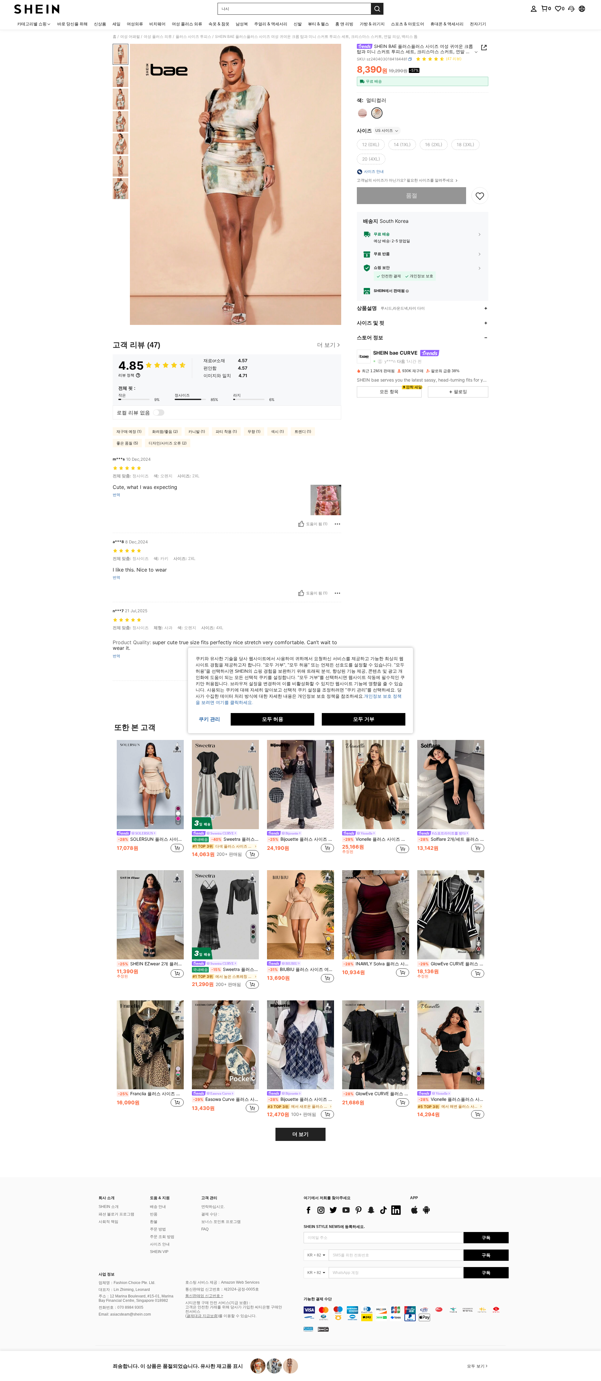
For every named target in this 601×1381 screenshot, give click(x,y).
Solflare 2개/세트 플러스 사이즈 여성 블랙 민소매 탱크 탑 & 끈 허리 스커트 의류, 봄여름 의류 (451, 839)
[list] (354, 1210)
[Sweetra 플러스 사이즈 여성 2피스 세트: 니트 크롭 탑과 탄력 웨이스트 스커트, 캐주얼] (225, 784)
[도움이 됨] (301, 524)
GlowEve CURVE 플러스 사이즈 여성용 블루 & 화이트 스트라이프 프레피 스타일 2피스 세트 (451, 963)
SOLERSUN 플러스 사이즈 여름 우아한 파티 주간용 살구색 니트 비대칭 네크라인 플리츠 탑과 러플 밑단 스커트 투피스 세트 (151, 839)
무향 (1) (254, 431)
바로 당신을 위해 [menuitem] (72, 23)
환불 (153, 1221)
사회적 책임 (108, 1221)
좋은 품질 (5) (127, 443)
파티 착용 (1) (226, 431)
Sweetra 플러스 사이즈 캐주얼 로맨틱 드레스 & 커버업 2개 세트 (226, 969)
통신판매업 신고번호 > (204, 1296)
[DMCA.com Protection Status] (323, 1329)
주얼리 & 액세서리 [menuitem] (270, 23)
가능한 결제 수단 (318, 1299)
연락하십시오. (213, 1206)
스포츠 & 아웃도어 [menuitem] (407, 23)
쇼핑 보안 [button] (382, 268)
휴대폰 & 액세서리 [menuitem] (447, 23)
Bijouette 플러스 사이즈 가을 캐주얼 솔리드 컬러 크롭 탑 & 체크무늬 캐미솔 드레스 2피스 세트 (301, 839)
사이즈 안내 (160, 1244)
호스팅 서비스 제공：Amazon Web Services (222, 1282)
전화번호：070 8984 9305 (121, 1307)
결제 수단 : (210, 1214)
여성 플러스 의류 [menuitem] (187, 23)
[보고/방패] (337, 524)
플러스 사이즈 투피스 (193, 36)
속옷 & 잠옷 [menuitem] (218, 23)
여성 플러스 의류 (158, 36)
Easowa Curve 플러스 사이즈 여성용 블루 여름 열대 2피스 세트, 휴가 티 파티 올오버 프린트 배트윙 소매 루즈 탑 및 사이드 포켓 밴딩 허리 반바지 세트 (226, 1099)
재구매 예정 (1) (128, 431)
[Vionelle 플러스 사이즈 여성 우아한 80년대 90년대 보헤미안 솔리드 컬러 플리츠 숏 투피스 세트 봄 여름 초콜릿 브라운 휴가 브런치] (375, 784)
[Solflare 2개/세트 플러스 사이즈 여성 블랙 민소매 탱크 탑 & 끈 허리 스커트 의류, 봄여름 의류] (450, 784)
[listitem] (150, 799)
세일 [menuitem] (116, 23)
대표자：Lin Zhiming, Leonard (124, 1289)
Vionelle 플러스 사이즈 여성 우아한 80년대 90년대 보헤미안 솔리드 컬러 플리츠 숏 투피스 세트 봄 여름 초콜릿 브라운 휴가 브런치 (376, 839)
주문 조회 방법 (162, 1237)
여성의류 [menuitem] (135, 23)
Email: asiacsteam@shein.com (125, 1314)
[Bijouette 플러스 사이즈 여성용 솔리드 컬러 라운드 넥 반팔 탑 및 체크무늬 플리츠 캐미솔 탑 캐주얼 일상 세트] (300, 1045)
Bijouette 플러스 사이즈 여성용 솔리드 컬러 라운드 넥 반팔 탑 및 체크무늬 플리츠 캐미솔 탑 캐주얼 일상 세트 (301, 1099)
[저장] (479, 195)
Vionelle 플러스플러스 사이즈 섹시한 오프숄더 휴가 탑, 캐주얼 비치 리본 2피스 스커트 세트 (451, 1099)
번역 (116, 495)
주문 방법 (158, 1229)
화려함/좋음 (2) (165, 431)
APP (414, 1198)
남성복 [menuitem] (242, 23)
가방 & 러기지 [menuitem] (372, 23)
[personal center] (533, 9)
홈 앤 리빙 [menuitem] (344, 23)
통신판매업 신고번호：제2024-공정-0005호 (222, 1289)
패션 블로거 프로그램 (116, 1214)
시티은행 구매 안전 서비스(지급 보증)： (218, 1303)
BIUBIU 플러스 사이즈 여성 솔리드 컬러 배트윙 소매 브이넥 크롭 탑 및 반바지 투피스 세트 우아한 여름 (301, 969)
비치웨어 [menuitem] (157, 23)
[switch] (158, 412)
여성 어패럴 (130, 36)
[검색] (377, 9)
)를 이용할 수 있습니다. (237, 1316)
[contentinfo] (406, 1313)
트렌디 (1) (303, 431)
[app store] (414, 1213)
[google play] (426, 1213)
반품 (153, 1214)
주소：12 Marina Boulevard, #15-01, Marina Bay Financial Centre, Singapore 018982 (136, 1298)
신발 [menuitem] (298, 23)
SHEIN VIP (159, 1252)
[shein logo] (36, 9)
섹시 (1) (277, 431)
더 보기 (300, 1134)
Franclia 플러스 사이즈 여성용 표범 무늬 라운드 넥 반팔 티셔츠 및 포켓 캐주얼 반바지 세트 (151, 1093)
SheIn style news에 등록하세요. (334, 1226)
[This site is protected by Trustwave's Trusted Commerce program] (308, 1329)
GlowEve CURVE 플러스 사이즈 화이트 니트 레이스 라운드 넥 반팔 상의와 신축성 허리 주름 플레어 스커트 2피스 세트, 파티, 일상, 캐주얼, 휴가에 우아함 (376, 1093)
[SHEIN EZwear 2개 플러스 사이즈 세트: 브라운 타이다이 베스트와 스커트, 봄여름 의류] (150, 914)
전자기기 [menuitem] (478, 23)
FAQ (204, 1229)
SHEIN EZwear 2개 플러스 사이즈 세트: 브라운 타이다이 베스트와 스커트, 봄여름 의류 (151, 963)
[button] (571, 9)
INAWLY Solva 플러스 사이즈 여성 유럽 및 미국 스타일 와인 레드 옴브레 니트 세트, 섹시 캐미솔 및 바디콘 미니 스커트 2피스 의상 (376, 963)
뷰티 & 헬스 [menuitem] (318, 23)
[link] (546, 8)
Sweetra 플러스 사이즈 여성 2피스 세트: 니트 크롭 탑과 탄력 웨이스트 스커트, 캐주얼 (226, 839)
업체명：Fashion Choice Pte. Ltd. (127, 1283)
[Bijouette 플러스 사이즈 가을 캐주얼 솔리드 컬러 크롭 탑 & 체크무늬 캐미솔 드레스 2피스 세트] (300, 784)
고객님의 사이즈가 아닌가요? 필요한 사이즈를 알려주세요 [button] (406, 180)
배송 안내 (158, 1206)
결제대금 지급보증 (202, 1316)
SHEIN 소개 (109, 1206)
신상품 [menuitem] (100, 23)
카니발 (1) (196, 431)
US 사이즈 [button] (384, 130)
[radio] (362, 113)
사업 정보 (107, 1274)
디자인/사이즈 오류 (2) (168, 443)
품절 (411, 196)
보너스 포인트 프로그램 (221, 1221)
